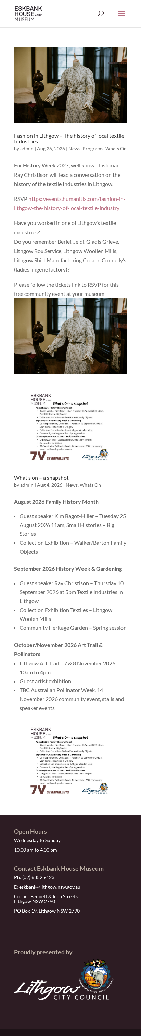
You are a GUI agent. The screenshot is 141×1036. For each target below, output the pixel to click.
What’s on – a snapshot (41, 477)
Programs (92, 149)
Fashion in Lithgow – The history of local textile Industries (69, 138)
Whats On (116, 149)
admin (27, 149)
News (74, 149)
